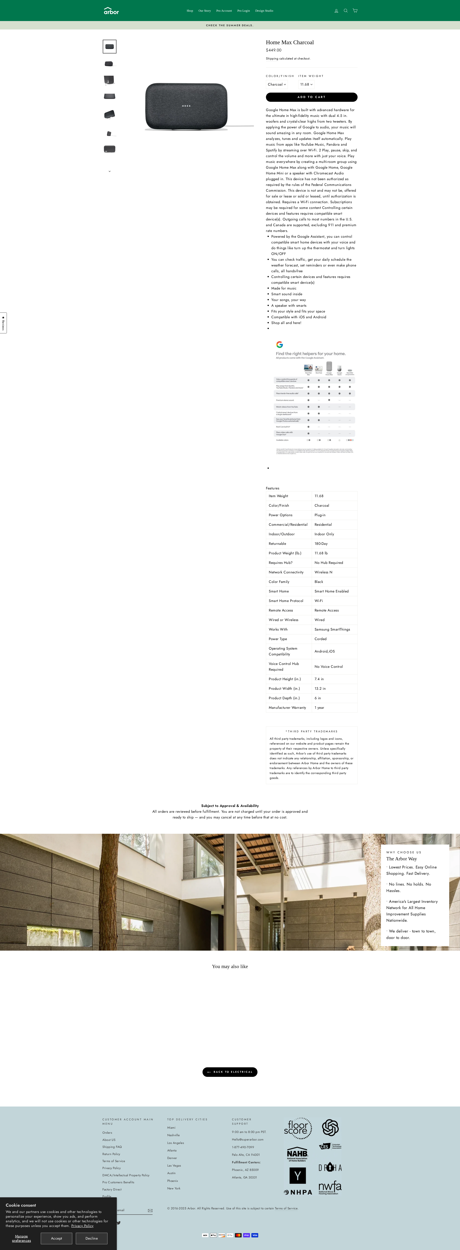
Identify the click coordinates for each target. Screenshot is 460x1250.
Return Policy (111, 1154)
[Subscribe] (150, 1210)
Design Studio (264, 10)
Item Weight (311, 76)
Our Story (205, 10)
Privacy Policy (82, 1225)
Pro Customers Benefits (118, 1182)
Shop (190, 10)
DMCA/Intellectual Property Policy (126, 1175)
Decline (92, 1238)
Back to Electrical (232, 1072)
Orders (107, 1132)
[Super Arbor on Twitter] (118, 1222)
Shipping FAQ (112, 1147)
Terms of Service (113, 1161)
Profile (106, 1196)
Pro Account (224, 10)
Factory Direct (111, 1189)
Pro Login (243, 10)
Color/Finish (280, 76)
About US (108, 1140)
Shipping (272, 58)
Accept (56, 1238)
